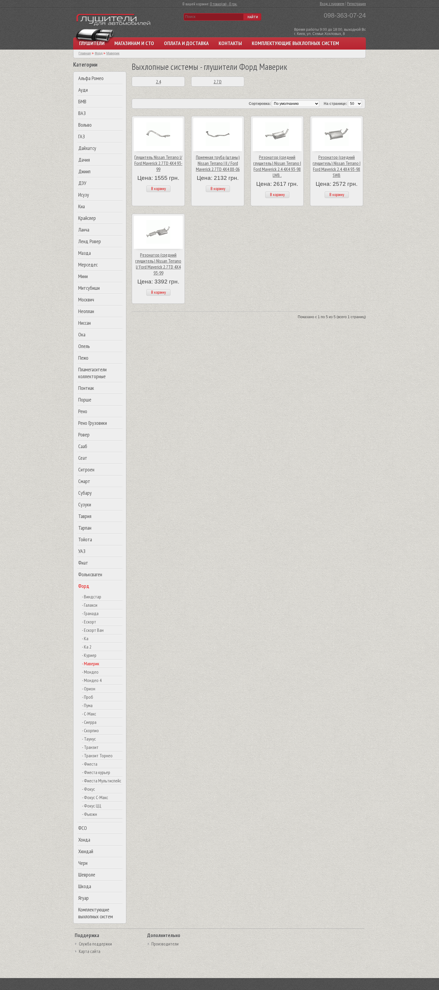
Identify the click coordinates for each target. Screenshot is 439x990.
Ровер (84, 434)
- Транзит (90, 747)
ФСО (82, 828)
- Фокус (88, 789)
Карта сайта (89, 951)
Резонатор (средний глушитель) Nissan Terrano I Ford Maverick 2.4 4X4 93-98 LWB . (277, 166)
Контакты (230, 43)
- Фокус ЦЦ (91, 806)
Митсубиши (89, 287)
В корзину (158, 188)
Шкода (84, 886)
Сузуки (84, 504)
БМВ (82, 101)
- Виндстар (91, 597)
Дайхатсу (87, 148)
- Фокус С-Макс (95, 797)
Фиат (83, 562)
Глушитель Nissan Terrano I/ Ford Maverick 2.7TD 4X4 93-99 (158, 163)
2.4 (158, 82)
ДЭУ (82, 183)
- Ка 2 (86, 647)
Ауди (83, 89)
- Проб (87, 697)
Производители (165, 944)
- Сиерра (89, 722)
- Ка (85, 638)
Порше (84, 399)
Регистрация (356, 3)
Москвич (86, 299)
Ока (81, 334)
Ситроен (86, 469)
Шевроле (86, 874)
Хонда (84, 839)
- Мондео (90, 672)
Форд (83, 586)
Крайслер (87, 217)
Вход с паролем (332, 3)
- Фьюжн (89, 814)
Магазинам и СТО (134, 43)
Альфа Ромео (91, 78)
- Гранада (90, 613)
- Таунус (89, 739)
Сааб (82, 446)
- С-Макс (89, 714)
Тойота (85, 539)
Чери (83, 862)
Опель (84, 346)
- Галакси (89, 605)
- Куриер (89, 655)
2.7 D (218, 82)
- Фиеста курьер (96, 772)
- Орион (88, 689)
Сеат (82, 457)
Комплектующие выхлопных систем (295, 43)
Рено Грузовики (92, 422)
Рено (82, 411)
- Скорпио (90, 730)
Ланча (83, 229)
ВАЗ (82, 113)
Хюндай (85, 851)
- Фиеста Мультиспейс (101, 781)
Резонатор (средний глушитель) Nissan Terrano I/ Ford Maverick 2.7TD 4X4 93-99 (158, 264)
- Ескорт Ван (93, 630)
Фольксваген (90, 574)
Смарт (84, 481)
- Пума (87, 705)
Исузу (83, 194)
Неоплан (86, 311)
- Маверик (90, 663)
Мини (83, 276)
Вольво (85, 124)
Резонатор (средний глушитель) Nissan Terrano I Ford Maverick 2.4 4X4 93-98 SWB (336, 166)
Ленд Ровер (89, 241)
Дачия (84, 159)
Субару (85, 492)
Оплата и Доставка (186, 43)
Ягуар (83, 897)
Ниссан (84, 322)
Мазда (84, 252)
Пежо (83, 357)
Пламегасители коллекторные (92, 373)
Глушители (92, 43)
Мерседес (88, 264)
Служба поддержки (95, 944)
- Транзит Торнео (97, 755)
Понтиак (86, 387)
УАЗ (81, 551)
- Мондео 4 (92, 680)
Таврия (84, 516)
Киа (81, 206)
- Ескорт (89, 622)
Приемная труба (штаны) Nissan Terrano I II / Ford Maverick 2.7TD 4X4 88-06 (218, 163)
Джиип (84, 171)
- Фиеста (89, 764)
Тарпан (84, 527)
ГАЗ (81, 136)
